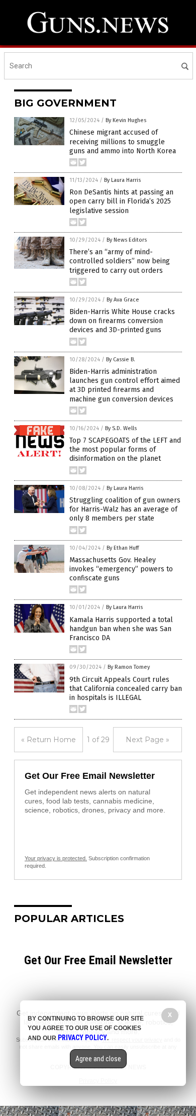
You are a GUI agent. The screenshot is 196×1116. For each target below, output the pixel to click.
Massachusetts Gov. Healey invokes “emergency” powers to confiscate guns (121, 569)
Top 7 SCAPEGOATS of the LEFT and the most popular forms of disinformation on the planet (125, 449)
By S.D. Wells (121, 428)
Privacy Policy (82, 1038)
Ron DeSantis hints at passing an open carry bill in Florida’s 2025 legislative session (121, 201)
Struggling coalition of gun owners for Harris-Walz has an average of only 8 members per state (124, 509)
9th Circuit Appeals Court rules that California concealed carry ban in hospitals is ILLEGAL (125, 688)
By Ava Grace (123, 299)
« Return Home (48, 739)
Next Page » (147, 739)
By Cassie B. (120, 359)
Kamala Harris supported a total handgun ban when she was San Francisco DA (121, 629)
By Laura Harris (122, 180)
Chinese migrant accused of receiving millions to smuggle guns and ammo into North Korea (122, 141)
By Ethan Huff (123, 548)
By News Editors (127, 240)
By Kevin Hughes (126, 120)
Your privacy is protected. (56, 858)
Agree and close (98, 1059)
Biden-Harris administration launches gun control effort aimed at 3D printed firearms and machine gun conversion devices (124, 385)
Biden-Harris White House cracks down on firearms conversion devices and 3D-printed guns (122, 321)
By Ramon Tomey (129, 667)
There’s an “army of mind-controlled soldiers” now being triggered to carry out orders (119, 261)
